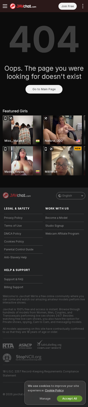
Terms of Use (13, 225)
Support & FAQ (13, 279)
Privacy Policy (13, 217)
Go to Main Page (44, 89)
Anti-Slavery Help (15, 257)
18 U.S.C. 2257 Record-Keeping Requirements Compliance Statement (41, 373)
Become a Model (56, 217)
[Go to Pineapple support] (7, 357)
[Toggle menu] (5, 6)
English (67, 195)
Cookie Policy (54, 390)
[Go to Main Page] (27, 6)
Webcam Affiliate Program (62, 233)
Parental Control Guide (18, 249)
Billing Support (13, 287)
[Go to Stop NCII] (29, 357)
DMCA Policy (12, 233)
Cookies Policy (14, 241)
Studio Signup (54, 225)
